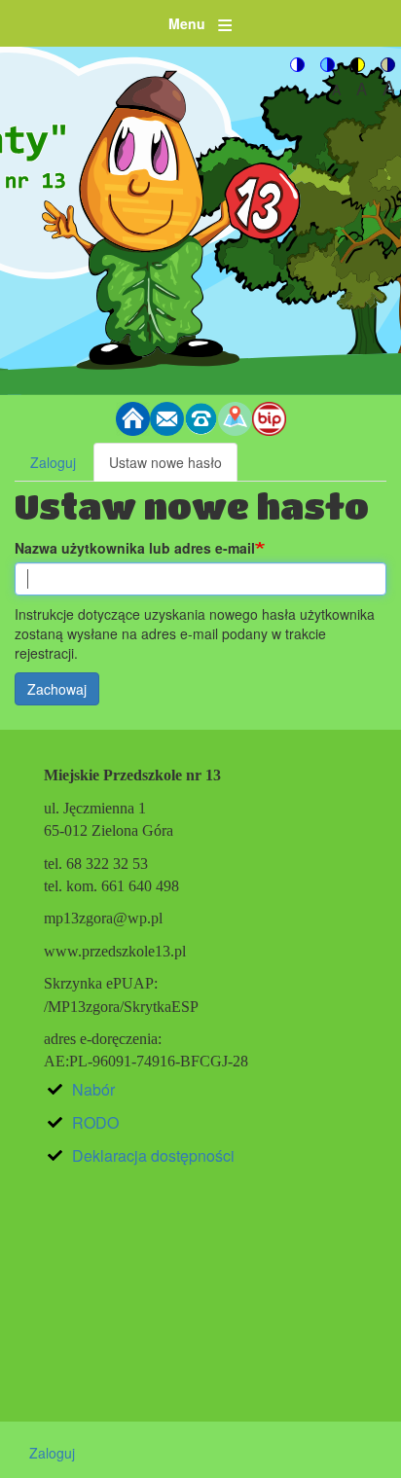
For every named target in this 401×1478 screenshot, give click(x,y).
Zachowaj (57, 689)
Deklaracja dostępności (153, 1155)
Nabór (93, 1089)
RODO (95, 1122)
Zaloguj (53, 462)
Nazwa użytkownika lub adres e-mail (135, 548)
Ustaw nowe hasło (173, 467)
